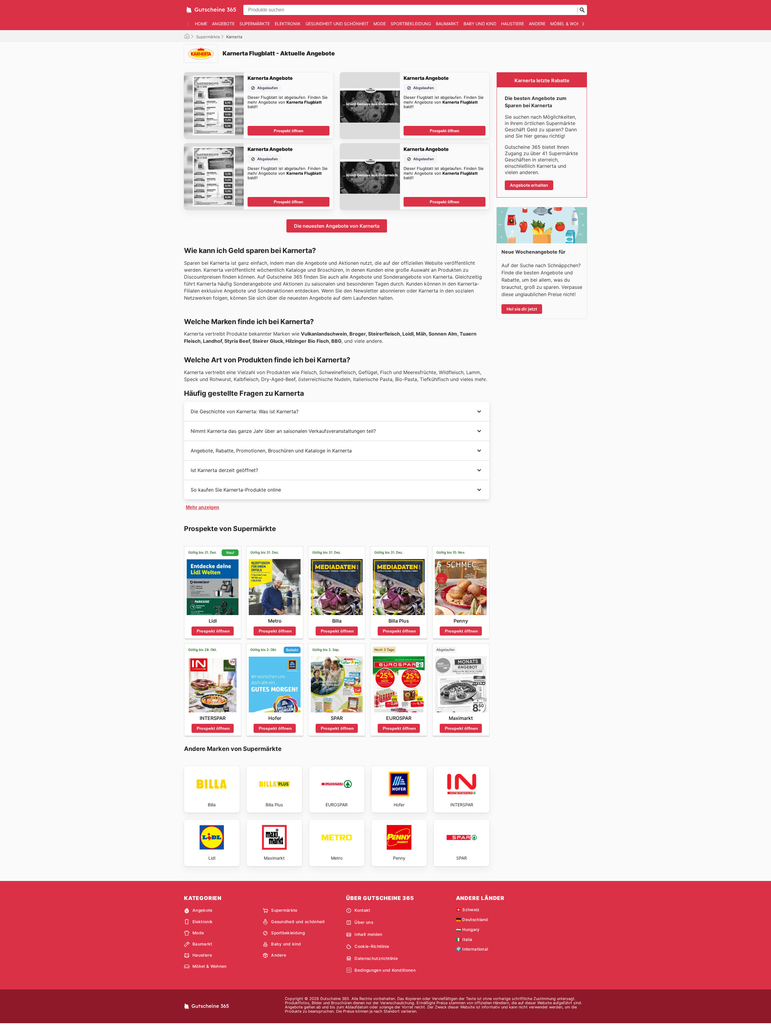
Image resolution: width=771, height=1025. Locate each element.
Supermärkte (254, 23)
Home (201, 23)
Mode (379, 23)
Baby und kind (480, 23)
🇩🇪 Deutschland (472, 919)
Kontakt (362, 910)
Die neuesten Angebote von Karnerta (336, 226)
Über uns (363, 922)
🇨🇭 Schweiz (468, 909)
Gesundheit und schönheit (337, 23)
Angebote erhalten (529, 185)
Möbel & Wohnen (569, 23)
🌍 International (472, 949)
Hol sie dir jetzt (522, 308)
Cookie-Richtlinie (371, 946)
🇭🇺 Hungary (468, 929)
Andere (537, 23)
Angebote (223, 23)
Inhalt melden (368, 934)
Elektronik (288, 23)
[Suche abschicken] (582, 10)
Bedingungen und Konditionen (385, 970)
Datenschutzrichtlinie (376, 958)
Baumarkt (447, 23)
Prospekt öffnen (288, 131)
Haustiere (512, 23)
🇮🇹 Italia (464, 939)
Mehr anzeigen (202, 507)
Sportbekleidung (411, 23)
